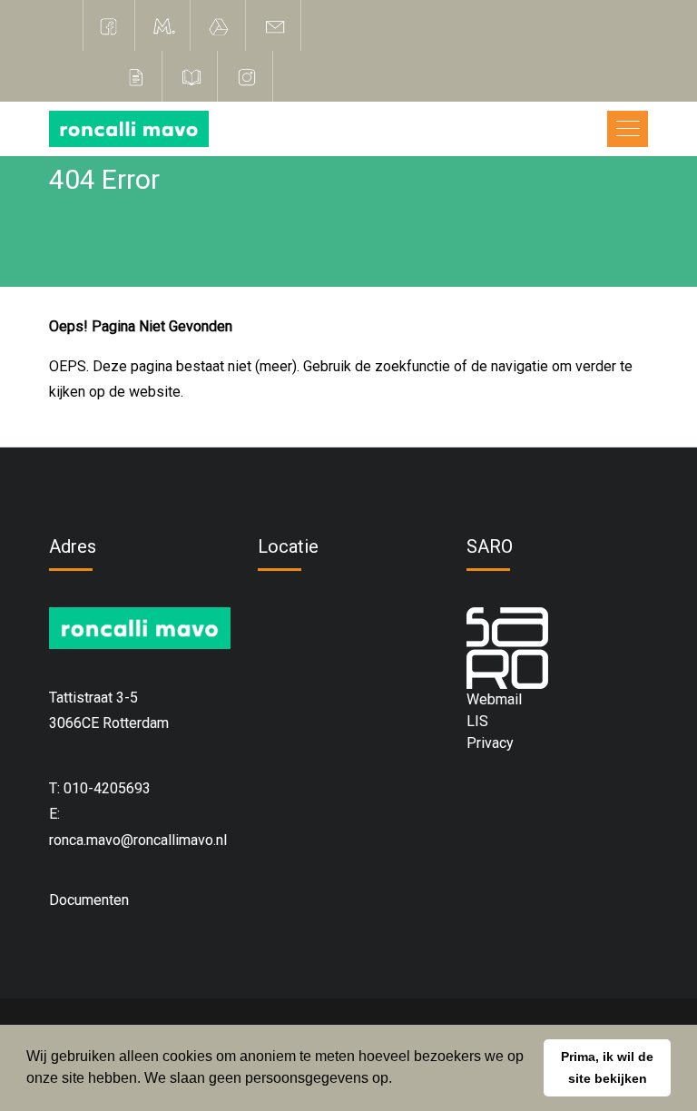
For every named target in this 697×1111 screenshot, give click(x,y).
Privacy (490, 743)
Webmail (494, 699)
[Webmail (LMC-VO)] (275, 25)
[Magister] (164, 25)
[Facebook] (109, 25)
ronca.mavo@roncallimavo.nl (138, 840)
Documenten (89, 900)
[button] (607, 1068)
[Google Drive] (220, 25)
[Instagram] (247, 75)
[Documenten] (136, 75)
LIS (477, 721)
